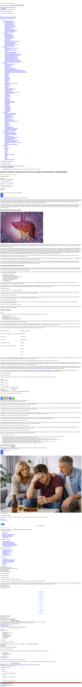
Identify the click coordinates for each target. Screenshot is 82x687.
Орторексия (7, 104)
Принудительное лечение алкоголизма (12, 41)
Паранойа (7, 87)
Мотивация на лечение (9, 139)
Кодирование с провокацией (10, 130)
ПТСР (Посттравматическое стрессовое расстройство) (15, 71)
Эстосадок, (5, 9)
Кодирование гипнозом (9, 120)
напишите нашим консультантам (44, 370)
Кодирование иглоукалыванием (11, 129)
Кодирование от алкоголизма (10, 113)
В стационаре (7, 39)
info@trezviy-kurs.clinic (17, 529)
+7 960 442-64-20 (10, 13)
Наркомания (5, 47)
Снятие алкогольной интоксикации (11, 44)
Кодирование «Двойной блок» (11, 114)
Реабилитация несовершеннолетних (12, 137)
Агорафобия (7, 99)
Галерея (6, 151)
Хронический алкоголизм (10, 46)
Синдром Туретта (8, 90)
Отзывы (6, 148)
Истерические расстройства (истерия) (12, 92)
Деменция (7, 76)
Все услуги (7, 147)
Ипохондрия (7, 80)
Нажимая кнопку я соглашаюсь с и (21, 664)
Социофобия (7, 100)
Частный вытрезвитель (9, 32)
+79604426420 (3, 8)
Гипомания (7, 82)
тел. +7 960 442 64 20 (41, 525)
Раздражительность (8, 91)
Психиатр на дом (8, 65)
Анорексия (7, 74)
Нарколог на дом (8, 28)
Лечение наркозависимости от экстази (12, 62)
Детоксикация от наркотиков (10, 53)
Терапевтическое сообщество (10, 141)
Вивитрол (7, 125)
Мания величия (8, 108)
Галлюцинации (8, 85)
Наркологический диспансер (10, 31)
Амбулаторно (7, 40)
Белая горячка (7, 98)
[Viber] (10, 398)
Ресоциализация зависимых (10, 138)
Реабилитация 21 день (9, 136)
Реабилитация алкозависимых (10, 133)
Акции (6, 155)
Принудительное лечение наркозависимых (13, 54)
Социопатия (7, 73)
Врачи (6, 156)
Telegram (2, 390)
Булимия (6, 75)
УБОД (6, 51)
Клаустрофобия (8, 96)
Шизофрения (7, 78)
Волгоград (41, 611)
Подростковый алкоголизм (10, 37)
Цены (6, 152)
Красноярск (41, 607)
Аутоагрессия (7, 106)
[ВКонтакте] (1, 398)
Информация (5, 145)
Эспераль (6, 122)
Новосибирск (41, 593)
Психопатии (7, 84)
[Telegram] (7, 398)
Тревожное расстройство (9, 68)
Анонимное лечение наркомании (11, 48)
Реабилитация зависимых (7, 535)
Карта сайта (5, 564)
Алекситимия (7, 111)
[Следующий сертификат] (1, 195)
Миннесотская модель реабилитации (12, 140)
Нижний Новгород (41, 597)
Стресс (6, 81)
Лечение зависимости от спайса (11, 56)
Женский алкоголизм (9, 36)
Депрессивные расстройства (10, 89)
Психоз (6, 86)
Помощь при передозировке (10, 50)
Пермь (41, 608)
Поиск (6, 158)
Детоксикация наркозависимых (11, 52)
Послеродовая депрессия (9, 101)
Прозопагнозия (8, 110)
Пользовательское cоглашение (8, 560)
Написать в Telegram (23, 623)
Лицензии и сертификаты (10, 154)
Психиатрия (5, 63)
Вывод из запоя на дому (9, 25)
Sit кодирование (8, 126)
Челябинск (41, 599)
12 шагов (6, 135)
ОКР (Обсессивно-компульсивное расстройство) (14, 70)
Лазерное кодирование (9, 127)
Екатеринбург (41, 594)
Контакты (7, 149)
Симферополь (41, 613)
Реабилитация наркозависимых (11, 134)
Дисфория (7, 94)
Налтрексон (7, 124)
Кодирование (5, 112)
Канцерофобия (8, 107)
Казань (41, 596)
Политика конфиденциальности (9, 559)
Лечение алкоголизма (9, 34)
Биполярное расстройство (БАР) (11, 69)
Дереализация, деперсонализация (11, 83)
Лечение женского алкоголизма (9, 543)
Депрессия (7, 67)
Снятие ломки (7, 49)
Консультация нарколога (9, 29)
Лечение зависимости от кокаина (11, 57)
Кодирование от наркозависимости (11, 121)
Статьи (6, 157)
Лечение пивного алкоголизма (8, 542)
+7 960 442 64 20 (3, 161)
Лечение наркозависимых (7, 536)
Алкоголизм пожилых (9, 38)
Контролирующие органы (10, 159)
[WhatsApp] (13, 398)
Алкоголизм (5, 33)
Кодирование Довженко (9, 117)
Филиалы (7, 153)
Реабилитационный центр (10, 132)
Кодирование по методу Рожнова (11, 128)
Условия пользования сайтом (8, 561)
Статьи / (23, 169)
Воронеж (41, 610)
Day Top (6, 143)
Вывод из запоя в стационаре (10, 26)
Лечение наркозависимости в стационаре (13, 55)
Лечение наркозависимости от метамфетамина (14, 61)
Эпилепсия (7, 77)
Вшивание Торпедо (8, 116)
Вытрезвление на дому (9, 45)
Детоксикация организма (10, 27)
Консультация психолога (9, 64)
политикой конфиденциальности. (23, 391)
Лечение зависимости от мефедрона (12, 59)
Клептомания (7, 95)
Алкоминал (7, 123)
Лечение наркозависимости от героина (12, 60)
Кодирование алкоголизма (8, 546)
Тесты (6, 150)
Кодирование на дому (9, 119)
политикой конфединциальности (21, 664)
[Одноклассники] (4, 398)
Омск (41, 600)
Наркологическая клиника (8, 549)
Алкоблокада (7, 118)
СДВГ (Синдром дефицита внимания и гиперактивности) (16, 72)
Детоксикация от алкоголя (10, 42)
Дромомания (7, 103)
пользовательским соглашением (34, 664)
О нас (6, 146)
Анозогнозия (7, 109)
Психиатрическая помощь (10, 102)
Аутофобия (7, 105)
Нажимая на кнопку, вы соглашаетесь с (16, 391)
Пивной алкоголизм (9, 35)
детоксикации (8, 323)
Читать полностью (3, 520)
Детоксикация (5, 537)
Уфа (41, 605)
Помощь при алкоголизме (10, 43)
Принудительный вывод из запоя (11, 30)
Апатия (6, 97)
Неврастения (7, 79)
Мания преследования (9, 88)
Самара (41, 602)
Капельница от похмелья (9, 24)
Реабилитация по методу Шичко (11, 144)
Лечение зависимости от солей (11, 58)
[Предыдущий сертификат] (1, 194)
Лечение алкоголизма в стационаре (9, 544)
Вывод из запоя (6, 552)
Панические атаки (8, 66)
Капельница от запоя (9, 23)
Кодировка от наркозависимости (9, 534)
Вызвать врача (13, 389)
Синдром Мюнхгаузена (9, 93)
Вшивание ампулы (8, 115)
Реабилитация (5, 131)
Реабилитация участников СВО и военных (13, 142)
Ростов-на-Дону (41, 604)
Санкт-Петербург (41, 591)
